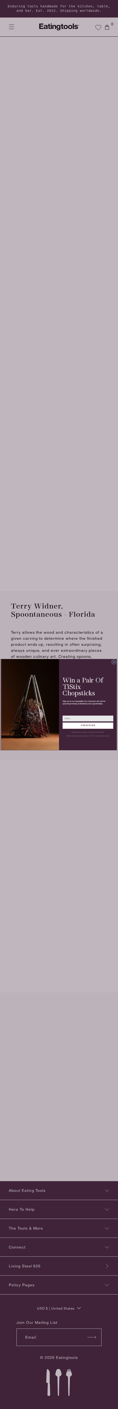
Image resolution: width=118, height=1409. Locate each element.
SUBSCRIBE (88, 725)
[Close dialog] (114, 662)
